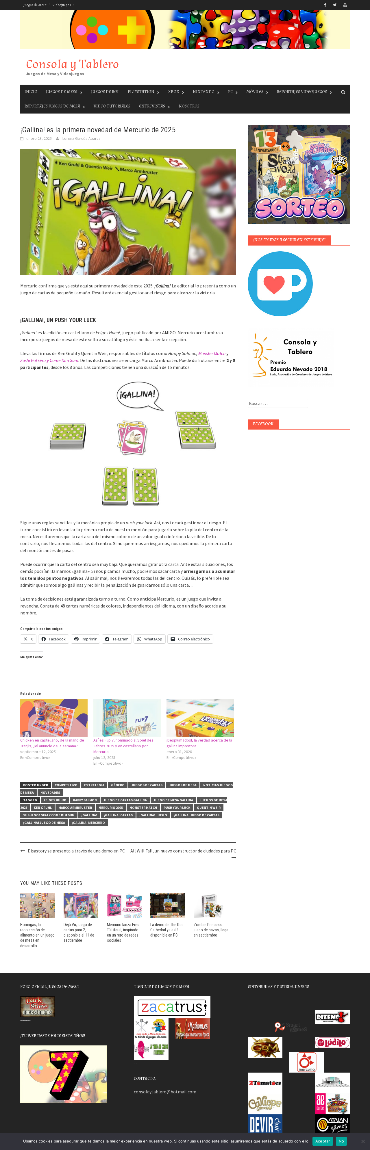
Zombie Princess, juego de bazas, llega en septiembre (211, 929)
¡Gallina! (89, 815)
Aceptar (322, 1141)
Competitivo (66, 785)
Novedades (50, 792)
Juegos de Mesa (35, 5)
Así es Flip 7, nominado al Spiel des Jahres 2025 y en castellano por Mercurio (123, 745)
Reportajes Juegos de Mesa (52, 106)
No (341, 1141)
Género (118, 785)
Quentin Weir (209, 807)
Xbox (173, 91)
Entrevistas (152, 106)
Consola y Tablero (72, 64)
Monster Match (211, 353)
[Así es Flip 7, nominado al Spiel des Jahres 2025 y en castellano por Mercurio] (127, 718)
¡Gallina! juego (153, 815)
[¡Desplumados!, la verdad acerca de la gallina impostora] (200, 718)
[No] (363, 1141)
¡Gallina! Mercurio (88, 822)
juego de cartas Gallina (125, 800)
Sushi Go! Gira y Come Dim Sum (49, 360)
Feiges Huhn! (55, 800)
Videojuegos (61, 5)
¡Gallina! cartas (118, 815)
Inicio (31, 91)
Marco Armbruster (75, 807)
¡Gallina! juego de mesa (44, 822)
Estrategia (94, 785)
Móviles (254, 91)
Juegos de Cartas (146, 785)
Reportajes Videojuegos (302, 91)
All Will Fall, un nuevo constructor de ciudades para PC (183, 851)
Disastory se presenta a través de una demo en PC (76, 851)
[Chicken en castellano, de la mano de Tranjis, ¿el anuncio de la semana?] (54, 718)
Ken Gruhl (43, 807)
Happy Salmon (85, 800)
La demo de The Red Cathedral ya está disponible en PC (167, 929)
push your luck (177, 807)
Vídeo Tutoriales (112, 106)
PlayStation (141, 91)
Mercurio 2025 (111, 807)
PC (230, 91)
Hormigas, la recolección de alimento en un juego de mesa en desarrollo (37, 935)
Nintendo (203, 91)
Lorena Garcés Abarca (81, 138)
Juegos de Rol (105, 91)
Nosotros (189, 106)
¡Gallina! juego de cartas (196, 815)
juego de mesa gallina (173, 800)
